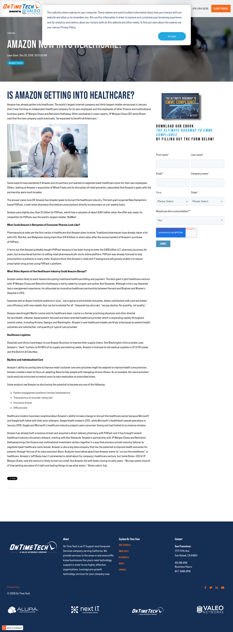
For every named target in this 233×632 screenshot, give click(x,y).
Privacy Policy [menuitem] (13, 587)
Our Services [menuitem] (125, 545)
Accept (172, 36)
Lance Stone (13, 55)
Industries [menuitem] (124, 551)
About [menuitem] (121, 563)
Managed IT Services (16, 63)
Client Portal (221, 8)
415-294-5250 (200, 8)
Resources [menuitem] (124, 557)
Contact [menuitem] (122, 570)
